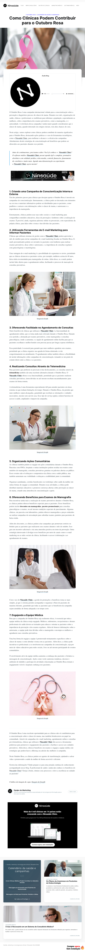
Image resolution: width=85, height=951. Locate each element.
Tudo (22, 5)
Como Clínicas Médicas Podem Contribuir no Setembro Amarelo (22, 881)
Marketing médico (57, 5)
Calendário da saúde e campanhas (48, 14)
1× (63, 93)
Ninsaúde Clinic (21, 138)
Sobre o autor (72, 791)
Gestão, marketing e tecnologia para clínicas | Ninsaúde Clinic (19, 945)
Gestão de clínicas (44, 5)
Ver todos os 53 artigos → (22, 899)
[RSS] (81, 5)
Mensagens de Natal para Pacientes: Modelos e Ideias (22, 894)
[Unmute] (67, 94)
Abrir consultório (31, 5)
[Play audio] (42, 93)
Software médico (69, 5)
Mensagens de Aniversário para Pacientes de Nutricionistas (22, 888)
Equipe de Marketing (22, 790)
